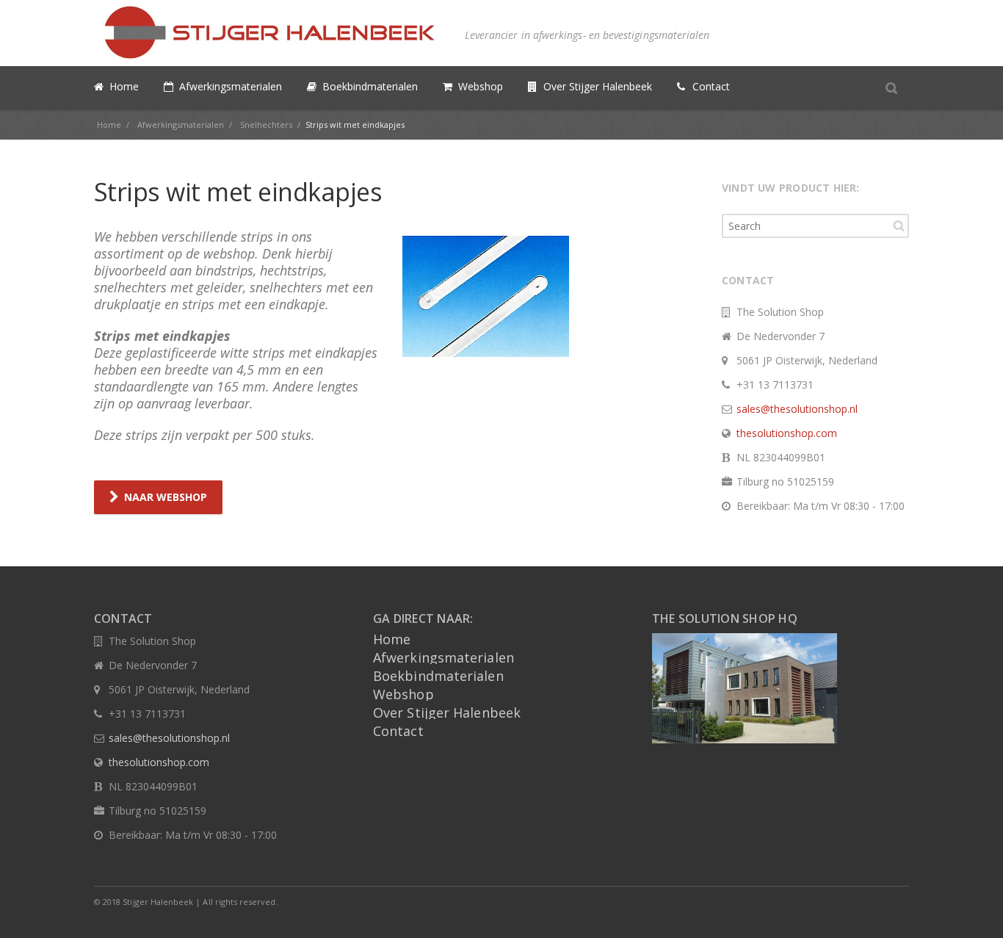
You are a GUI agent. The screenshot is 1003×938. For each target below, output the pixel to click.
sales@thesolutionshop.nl (797, 409)
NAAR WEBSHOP (165, 497)
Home (391, 639)
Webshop (403, 694)
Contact (398, 731)
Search (899, 225)
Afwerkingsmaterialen (443, 657)
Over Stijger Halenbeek (447, 712)
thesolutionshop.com (786, 433)
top (973, 908)
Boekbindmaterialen (438, 676)
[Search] (891, 87)
